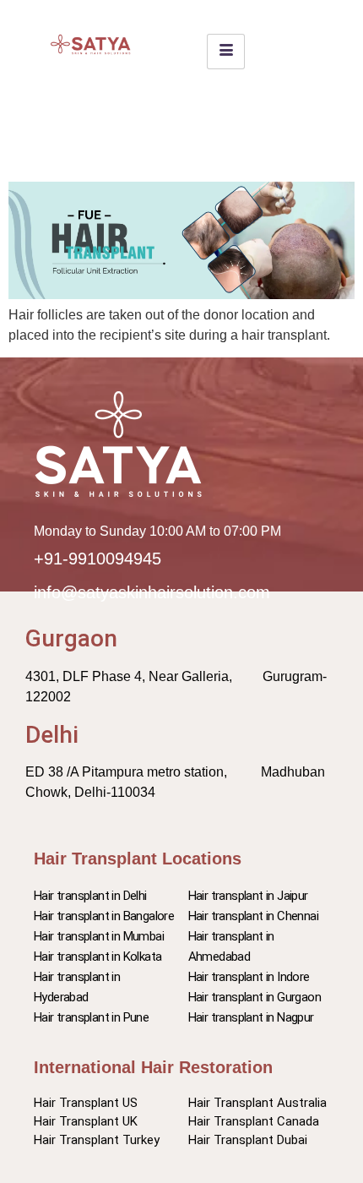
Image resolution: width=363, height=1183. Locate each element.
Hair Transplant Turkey (97, 1140)
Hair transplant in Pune (91, 1017)
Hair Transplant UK (86, 1121)
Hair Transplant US (86, 1102)
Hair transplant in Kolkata (97, 956)
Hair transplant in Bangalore (104, 916)
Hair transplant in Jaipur (248, 895)
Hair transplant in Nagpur (251, 1017)
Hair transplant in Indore (249, 976)
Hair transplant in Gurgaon (254, 997)
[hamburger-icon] (226, 51)
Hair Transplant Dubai (247, 1140)
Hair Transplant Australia (257, 1102)
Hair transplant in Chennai (253, 916)
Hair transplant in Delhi (90, 895)
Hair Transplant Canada (253, 1121)
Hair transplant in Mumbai (99, 936)
